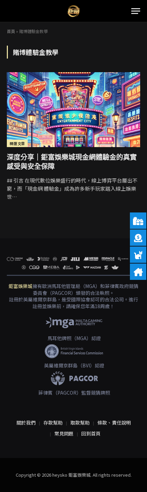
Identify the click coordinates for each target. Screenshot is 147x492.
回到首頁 (91, 433)
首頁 (11, 31)
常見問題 (64, 433)
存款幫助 (53, 422)
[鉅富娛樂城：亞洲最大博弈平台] (73, 11)
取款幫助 (80, 422)
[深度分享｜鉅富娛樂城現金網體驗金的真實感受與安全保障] (73, 109)
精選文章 (17, 143)
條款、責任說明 (114, 422)
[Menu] (135, 11)
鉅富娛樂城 (20, 286)
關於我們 (26, 422)
